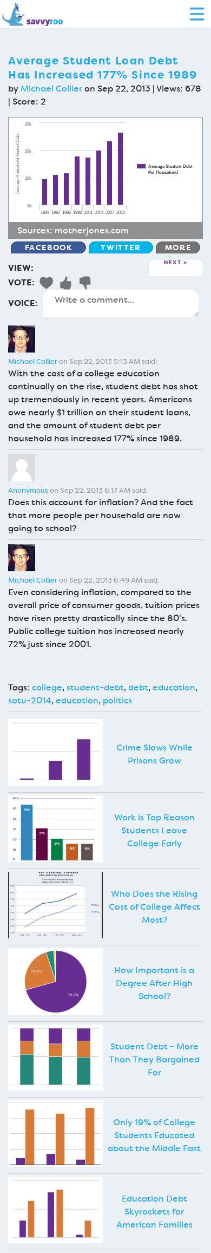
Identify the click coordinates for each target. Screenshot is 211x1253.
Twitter (121, 247)
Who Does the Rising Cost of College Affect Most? (154, 906)
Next (172, 263)
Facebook (48, 247)
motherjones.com (92, 230)
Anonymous (28, 490)
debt (138, 687)
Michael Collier (51, 88)
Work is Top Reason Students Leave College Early (154, 830)
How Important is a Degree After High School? (154, 983)
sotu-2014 (29, 700)
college (47, 687)
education (174, 687)
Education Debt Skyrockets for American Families (154, 1211)
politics (117, 700)
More (178, 247)
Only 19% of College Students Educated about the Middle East (154, 1135)
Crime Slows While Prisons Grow (154, 754)
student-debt (95, 687)
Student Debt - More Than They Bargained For (154, 1059)
